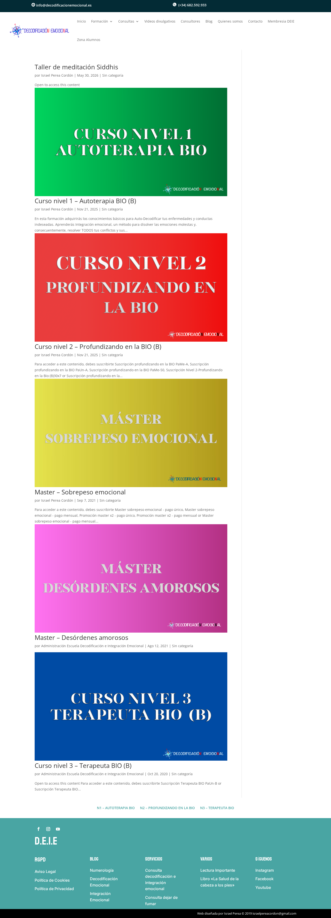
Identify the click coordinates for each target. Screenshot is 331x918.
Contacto (255, 21)
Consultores (190, 21)
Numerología (102, 870)
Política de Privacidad (54, 888)
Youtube (263, 887)
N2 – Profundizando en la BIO (167, 808)
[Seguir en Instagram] (48, 829)
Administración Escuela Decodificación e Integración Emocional (92, 646)
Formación (99, 21)
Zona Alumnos (88, 39)
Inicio (81, 21)
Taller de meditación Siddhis (76, 67)
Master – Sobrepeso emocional (80, 492)
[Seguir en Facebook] (38, 829)
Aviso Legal (45, 871)
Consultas (126, 21)
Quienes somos (230, 21)
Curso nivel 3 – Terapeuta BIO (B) (83, 765)
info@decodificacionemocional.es (64, 5)
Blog (209, 21)
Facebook (264, 878)
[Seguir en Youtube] (58, 829)
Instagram (264, 870)
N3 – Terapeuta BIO (217, 808)
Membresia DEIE (281, 21)
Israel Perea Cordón (57, 75)
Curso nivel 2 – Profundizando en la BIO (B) (98, 346)
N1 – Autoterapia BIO (116, 808)
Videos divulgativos (159, 21)
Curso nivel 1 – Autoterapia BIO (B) (85, 200)
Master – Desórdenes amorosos (81, 637)
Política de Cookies (52, 880)
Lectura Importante (217, 870)
